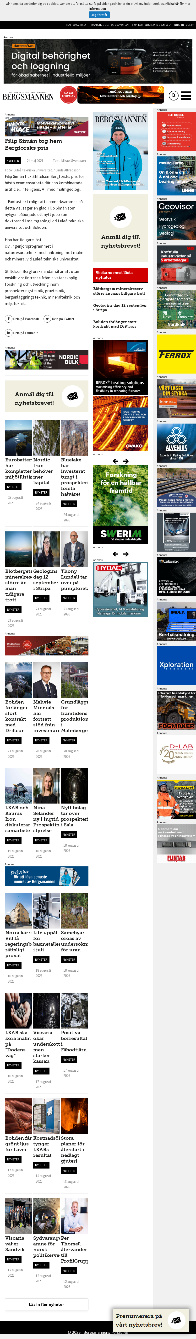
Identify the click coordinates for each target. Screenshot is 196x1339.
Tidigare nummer (99, 24)
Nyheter (13, 161)
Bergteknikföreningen (158, 24)
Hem (68, 24)
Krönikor (136, 24)
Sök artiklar (80, 24)
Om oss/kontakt (120, 24)
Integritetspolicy (184, 24)
